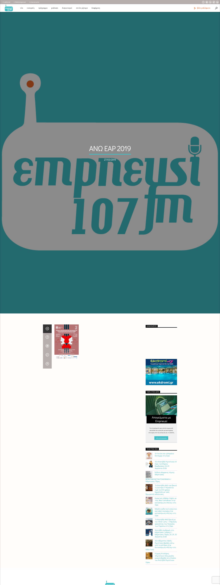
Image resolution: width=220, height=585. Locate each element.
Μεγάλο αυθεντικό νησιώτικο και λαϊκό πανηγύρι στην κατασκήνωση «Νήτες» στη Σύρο (166, 533)
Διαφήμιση (96, 8)
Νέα (21, 8)
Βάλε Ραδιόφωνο (203, 8)
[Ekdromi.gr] (161, 393)
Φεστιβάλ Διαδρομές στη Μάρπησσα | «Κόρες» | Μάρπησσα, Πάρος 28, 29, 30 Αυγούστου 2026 (166, 554)
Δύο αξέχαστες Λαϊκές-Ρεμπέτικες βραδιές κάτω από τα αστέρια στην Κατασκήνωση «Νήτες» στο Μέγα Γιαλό (161, 566)
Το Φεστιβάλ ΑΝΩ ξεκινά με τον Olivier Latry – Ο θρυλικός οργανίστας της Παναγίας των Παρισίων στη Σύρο (166, 543)
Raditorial (7, 2)
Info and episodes (161, 459)
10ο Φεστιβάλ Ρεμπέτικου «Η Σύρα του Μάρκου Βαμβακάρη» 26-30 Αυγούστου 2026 (166, 486)
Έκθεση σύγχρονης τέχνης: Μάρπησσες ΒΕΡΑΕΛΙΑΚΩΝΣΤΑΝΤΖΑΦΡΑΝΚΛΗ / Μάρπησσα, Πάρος (160, 497)
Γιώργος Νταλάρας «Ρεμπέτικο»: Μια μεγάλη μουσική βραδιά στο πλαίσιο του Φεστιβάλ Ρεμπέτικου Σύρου (161, 579)
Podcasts (54, 8)
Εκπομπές (30, 8)
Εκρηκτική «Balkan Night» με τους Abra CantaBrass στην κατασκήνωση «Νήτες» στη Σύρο (165, 522)
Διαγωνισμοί (67, 8)
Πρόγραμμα (42, 8)
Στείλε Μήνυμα (82, 8)
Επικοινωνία (34, 2)
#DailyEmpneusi (20, 2)
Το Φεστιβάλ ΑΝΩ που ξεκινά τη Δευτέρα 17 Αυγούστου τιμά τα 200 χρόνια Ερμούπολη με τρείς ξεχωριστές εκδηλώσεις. (161, 510)
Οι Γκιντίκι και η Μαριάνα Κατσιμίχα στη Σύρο (164, 476)
